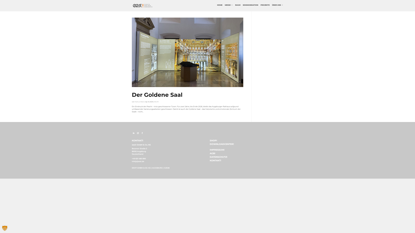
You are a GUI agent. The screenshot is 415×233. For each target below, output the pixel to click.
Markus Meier (139, 102)
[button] (5, 228)
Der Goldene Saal (157, 94)
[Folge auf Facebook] (142, 133)
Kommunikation (250, 5)
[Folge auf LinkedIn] (133, 133)
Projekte (265, 5)
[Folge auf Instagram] (138, 133)
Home (219, 5)
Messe (228, 5)
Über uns (276, 5)
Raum (237, 5)
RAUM (156, 102)
